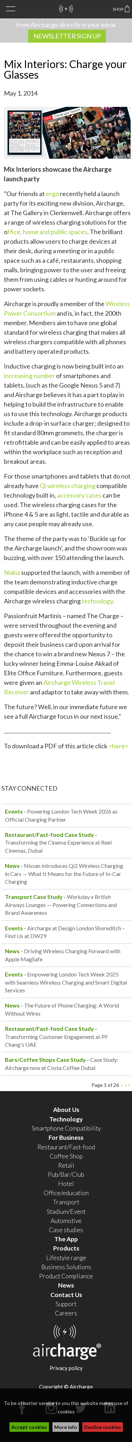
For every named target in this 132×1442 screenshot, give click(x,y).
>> (127, 1085)
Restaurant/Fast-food (66, 1147)
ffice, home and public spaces (47, 232)
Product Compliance (66, 1276)
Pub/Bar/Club (66, 1174)
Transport (66, 1202)
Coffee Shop (66, 1156)
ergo (52, 193)
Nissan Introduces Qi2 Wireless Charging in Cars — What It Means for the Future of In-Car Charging (64, 873)
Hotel (66, 1183)
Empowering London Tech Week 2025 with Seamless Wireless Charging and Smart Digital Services (66, 982)
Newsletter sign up (67, 36)
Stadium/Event (66, 1211)
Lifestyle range (66, 1257)
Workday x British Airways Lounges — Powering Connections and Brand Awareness (61, 904)
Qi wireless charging (67, 485)
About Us (66, 1109)
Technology (66, 1119)
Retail (66, 1165)
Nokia (12, 572)
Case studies (66, 1230)
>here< (118, 746)
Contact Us (66, 1294)
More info (65, 1427)
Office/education (66, 1193)
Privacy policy (66, 1368)
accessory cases (79, 495)
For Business (66, 1137)
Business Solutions (66, 1267)
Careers (66, 1313)
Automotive (66, 1220)
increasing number (29, 375)
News (66, 1285)
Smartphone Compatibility (66, 1128)
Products (66, 1248)
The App (66, 1239)
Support (66, 1304)
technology (97, 601)
